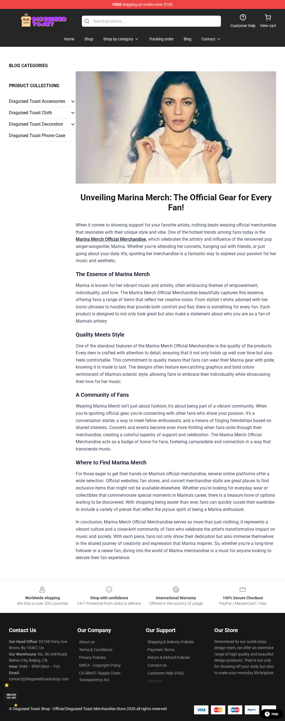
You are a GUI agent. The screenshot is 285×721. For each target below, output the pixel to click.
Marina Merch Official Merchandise (111, 239)
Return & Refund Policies (169, 657)
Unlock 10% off (11, 696)
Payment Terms (161, 649)
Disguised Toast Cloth (30, 112)
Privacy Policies (92, 657)
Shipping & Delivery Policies (171, 642)
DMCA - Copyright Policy (100, 665)
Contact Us (157, 665)
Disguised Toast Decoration (36, 124)
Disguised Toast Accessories (37, 101)
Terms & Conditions (95, 649)
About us (87, 642)
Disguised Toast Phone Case (37, 135)
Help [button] (275, 714)
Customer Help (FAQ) (166, 673)
